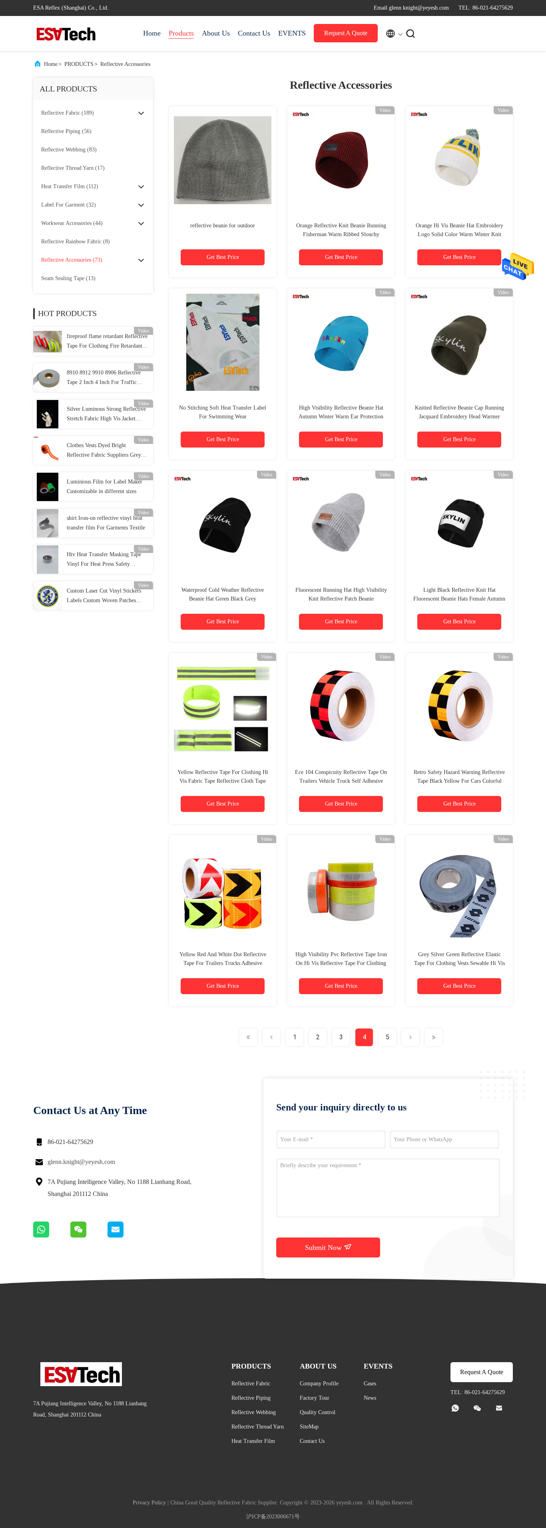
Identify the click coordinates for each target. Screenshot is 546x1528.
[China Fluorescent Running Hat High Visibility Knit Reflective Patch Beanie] (341, 524)
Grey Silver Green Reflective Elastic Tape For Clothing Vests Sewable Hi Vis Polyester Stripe (459, 963)
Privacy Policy (149, 1503)
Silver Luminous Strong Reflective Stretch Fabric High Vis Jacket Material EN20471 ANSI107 (106, 415)
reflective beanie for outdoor (222, 226)
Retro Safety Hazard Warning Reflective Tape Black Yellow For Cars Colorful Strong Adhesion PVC (459, 781)
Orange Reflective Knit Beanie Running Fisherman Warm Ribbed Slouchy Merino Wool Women (341, 234)
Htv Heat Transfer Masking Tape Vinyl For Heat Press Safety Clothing (104, 560)
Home (152, 33)
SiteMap (309, 1427)
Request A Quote (345, 33)
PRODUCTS (79, 64)
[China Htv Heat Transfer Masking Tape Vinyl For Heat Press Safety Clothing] (47, 559)
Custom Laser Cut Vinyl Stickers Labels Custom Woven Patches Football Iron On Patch (104, 596)
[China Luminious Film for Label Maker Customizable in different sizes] (47, 486)
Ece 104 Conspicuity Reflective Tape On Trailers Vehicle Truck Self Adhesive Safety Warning (341, 781)
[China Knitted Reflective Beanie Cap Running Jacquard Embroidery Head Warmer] (459, 342)
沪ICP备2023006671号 (273, 1517)
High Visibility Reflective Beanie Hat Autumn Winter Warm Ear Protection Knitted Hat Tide (341, 416)
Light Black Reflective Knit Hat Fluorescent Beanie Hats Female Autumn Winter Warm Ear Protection (459, 599)
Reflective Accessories (125, 64)
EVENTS (292, 33)
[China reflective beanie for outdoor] (222, 160)
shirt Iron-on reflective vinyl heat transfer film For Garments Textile (106, 523)
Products (181, 33)
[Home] (65, 34)
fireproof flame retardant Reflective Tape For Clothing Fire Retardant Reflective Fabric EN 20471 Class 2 (107, 342)
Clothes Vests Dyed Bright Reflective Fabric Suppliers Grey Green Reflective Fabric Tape (104, 451)
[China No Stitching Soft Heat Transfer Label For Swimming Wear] (222, 342)
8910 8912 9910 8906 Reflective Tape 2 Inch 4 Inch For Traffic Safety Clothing (104, 378)
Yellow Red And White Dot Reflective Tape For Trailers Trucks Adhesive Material (222, 963)
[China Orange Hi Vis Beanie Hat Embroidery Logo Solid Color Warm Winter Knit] (459, 160)
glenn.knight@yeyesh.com (81, 1161)
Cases (370, 1384)
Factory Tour (314, 1398)
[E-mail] (125, 1235)
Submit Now (324, 1247)
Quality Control (317, 1412)
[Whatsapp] (51, 1235)
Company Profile (319, 1384)
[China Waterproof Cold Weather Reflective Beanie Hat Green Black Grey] (222, 524)
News (370, 1398)
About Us (216, 33)
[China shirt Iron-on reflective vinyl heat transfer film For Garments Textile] (47, 523)
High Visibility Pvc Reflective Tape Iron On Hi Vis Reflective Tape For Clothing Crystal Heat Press (341, 963)
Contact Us (254, 33)
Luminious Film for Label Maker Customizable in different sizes (104, 486)
